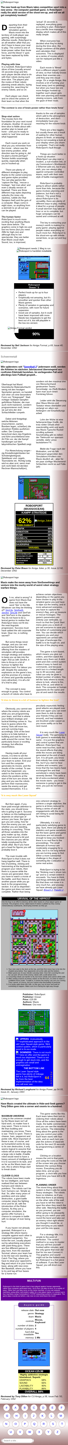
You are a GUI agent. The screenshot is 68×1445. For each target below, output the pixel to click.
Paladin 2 (58, 890)
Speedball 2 (30, 366)
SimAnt (5, 612)
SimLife (13, 612)
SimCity (9, 610)
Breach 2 (48, 890)
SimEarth (18, 610)
